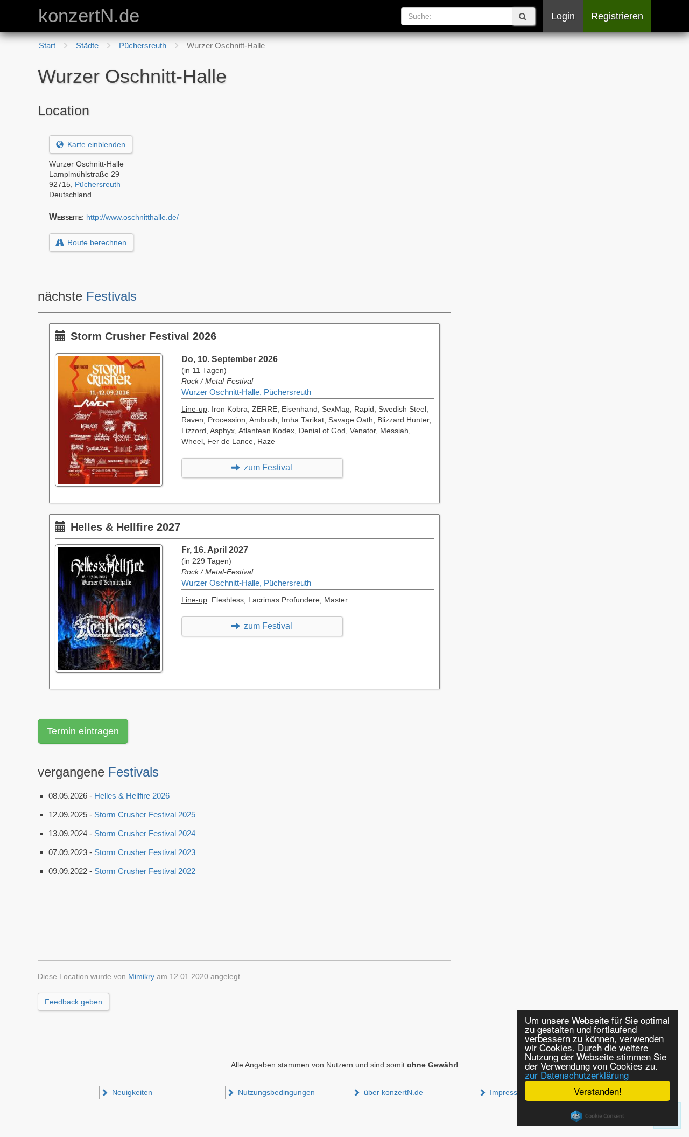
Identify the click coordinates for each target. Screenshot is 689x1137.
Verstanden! (598, 1091)
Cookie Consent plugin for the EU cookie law (597, 1116)
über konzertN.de (392, 1093)
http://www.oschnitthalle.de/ (132, 217)
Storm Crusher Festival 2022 (144, 871)
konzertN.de (88, 15)
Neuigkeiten (131, 1093)
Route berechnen (95, 242)
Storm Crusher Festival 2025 (144, 814)
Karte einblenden (95, 144)
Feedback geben (73, 1001)
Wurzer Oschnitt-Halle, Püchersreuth (246, 392)
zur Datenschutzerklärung (577, 1074)
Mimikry (141, 977)
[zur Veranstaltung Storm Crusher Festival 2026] (111, 359)
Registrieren (617, 16)
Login (563, 16)
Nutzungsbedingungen (275, 1093)
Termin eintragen (83, 731)
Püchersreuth (98, 185)
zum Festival (267, 467)
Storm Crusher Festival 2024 (144, 833)
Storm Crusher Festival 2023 (144, 852)
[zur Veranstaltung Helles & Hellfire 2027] (111, 549)
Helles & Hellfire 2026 (132, 795)
